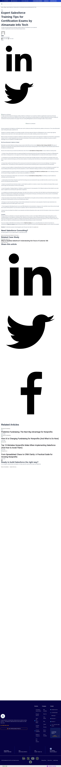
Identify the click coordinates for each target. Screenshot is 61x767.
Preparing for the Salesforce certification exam (38, 171)
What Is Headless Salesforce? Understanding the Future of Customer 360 (24, 241)
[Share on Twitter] (30, 333)
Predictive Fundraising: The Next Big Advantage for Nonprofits (27, 432)
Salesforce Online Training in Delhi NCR (44, 145)
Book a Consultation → (5, 466)
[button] (37, 1)
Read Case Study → (5, 242)
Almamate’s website (42, 224)
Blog (5, 7)
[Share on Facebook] (30, 392)
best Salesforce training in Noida (35, 175)
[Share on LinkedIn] (30, 274)
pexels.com (36, 227)
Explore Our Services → (15, 235)
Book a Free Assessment (6, 235)
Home (2, 7)
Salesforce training (27, 222)
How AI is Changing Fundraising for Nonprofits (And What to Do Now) (30, 438)
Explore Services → (13, 466)
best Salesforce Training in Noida (36, 150)
